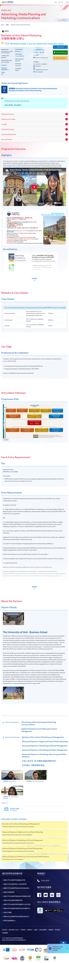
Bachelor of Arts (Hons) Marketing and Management (43, 737)
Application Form (40, 49)
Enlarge (6, 439)
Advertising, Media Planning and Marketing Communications (23, 16)
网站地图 (57, 929)
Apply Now (60, 47)
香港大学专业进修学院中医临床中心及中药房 (17, 904)
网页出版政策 (42, 929)
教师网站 (29, 929)
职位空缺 (4, 929)
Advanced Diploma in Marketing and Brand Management (44, 746)
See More (4, 803)
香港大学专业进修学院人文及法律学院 (15, 884)
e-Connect (14, 809)
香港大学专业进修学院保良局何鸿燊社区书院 (17, 896)
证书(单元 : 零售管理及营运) (33, 765)
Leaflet (37, 55)
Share (36, 52)
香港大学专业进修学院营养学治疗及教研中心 (17, 908)
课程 (7, 24)
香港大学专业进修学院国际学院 (13, 900)
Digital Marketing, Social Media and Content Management (39, 730)
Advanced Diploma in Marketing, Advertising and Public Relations (44, 755)
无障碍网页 (5, 933)
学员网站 (23, 929)
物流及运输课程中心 (10, 920)
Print (42, 52)
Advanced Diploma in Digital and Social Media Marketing (44, 741)
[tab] (34, 148)
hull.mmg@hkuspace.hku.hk (40, 69)
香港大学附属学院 (9, 892)
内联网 (35, 929)
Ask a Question (39, 72)
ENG (56, 2)
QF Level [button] (3, 65)
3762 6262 (45, 881)
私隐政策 (50, 929)
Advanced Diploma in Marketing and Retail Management (44, 750)
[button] (62, 2)
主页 (2, 24)
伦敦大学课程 (8, 912)
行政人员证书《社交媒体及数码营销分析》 (39, 761)
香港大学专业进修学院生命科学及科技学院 (16, 888)
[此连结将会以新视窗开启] (49, 910)
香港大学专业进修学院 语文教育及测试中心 (16, 916)
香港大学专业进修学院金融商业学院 (14, 880)
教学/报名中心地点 (14, 929)
